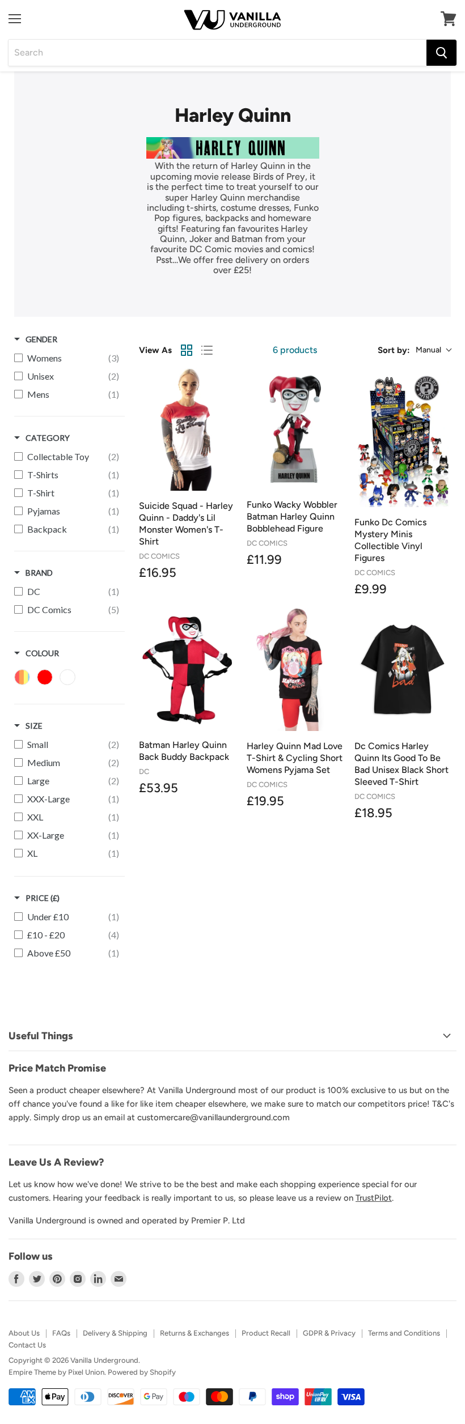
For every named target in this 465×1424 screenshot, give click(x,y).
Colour (42, 653)
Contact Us (27, 1345)
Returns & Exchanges (194, 1333)
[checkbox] (66, 358)
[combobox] (217, 53)
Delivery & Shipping (115, 1333)
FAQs (61, 1333)
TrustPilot (374, 1198)
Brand (39, 572)
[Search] (441, 53)
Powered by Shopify (142, 1372)
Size (34, 725)
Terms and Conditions (404, 1333)
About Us (24, 1333)
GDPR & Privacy (329, 1333)
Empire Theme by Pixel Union (56, 1372)
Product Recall (266, 1333)
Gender (41, 339)
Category (48, 438)
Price (43, 898)
